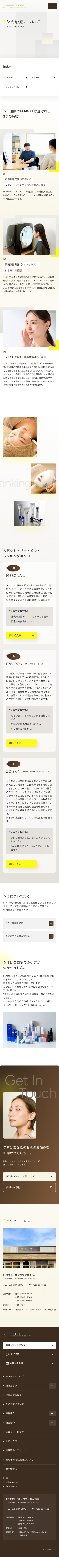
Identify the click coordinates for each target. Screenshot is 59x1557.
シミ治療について (15, 1404)
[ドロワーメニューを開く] (52, 6)
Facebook (10, 1486)
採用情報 (10, 1469)
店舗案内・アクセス (16, 1450)
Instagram (10, 1482)
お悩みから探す (14, 1394)
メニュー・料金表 (15, 1432)
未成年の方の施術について (19, 1459)
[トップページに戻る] (14, 6)
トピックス (11, 1441)
